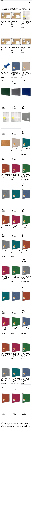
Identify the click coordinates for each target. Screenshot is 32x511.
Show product (3, 82)
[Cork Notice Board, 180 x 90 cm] (26, 41)
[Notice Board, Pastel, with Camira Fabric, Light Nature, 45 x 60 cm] (16, 143)
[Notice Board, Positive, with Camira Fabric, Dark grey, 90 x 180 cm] (26, 270)
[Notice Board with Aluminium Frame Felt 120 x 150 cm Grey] (26, 117)
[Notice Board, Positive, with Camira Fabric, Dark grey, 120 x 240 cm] (6, 372)
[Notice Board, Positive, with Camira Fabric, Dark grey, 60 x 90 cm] (6, 194)
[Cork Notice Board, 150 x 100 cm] (6, 15)
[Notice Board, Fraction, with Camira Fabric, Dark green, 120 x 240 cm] (26, 347)
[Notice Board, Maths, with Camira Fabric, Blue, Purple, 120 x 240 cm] (26, 372)
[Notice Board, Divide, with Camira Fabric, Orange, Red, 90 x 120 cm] (26, 296)
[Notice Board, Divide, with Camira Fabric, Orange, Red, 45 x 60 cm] (6, 220)
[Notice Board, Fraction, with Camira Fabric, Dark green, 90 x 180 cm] (16, 270)
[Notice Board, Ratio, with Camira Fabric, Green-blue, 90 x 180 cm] (6, 296)
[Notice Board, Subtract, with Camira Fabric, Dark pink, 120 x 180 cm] (16, 398)
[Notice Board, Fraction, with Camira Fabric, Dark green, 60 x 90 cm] (26, 168)
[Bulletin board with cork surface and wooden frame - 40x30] (6, 143)
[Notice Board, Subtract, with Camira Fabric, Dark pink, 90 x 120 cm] (6, 322)
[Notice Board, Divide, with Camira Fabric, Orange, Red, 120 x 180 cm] (6, 398)
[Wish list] (30, 2)
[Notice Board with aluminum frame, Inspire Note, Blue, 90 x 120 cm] (26, 92)
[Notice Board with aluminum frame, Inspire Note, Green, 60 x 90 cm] (6, 92)
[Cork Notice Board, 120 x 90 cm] (16, 15)
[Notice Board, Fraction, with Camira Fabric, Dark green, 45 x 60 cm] (26, 220)
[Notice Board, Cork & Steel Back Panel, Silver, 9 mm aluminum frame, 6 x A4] (6, 117)
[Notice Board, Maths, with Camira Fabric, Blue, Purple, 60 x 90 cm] (26, 194)
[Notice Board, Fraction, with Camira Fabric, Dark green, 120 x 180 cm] (26, 398)
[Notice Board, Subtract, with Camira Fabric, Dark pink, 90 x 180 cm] (6, 270)
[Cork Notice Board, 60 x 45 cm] (6, 41)
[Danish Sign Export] (3, 2)
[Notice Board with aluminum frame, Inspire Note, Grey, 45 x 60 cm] (16, 92)
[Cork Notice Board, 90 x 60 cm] (16, 41)
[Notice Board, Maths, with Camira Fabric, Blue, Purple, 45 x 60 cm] (26, 322)
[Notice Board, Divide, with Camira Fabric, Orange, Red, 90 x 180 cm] (26, 245)
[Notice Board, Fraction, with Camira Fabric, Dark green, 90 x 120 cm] (16, 322)
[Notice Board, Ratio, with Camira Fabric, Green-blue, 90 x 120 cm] (26, 143)
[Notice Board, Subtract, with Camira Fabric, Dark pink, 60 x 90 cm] (16, 168)
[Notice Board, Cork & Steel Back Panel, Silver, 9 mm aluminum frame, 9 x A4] (26, 15)
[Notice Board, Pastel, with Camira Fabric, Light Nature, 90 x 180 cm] (26, 66)
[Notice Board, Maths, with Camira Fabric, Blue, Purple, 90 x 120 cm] (16, 66)
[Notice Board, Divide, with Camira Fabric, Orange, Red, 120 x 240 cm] (6, 347)
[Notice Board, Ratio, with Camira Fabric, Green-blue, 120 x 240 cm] (16, 372)
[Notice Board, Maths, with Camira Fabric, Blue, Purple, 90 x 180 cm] (16, 296)
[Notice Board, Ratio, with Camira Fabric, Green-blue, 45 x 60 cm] (16, 245)
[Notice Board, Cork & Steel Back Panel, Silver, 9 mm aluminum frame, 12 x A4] (16, 117)
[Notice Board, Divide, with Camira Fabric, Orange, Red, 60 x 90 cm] (6, 168)
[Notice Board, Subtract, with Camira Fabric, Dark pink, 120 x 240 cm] (16, 347)
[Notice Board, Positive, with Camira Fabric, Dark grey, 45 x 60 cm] (6, 245)
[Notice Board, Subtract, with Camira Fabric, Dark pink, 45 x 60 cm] (16, 220)
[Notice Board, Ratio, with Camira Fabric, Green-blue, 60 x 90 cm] (16, 194)
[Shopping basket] (29, 2)
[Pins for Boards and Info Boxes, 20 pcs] (6, 66)
